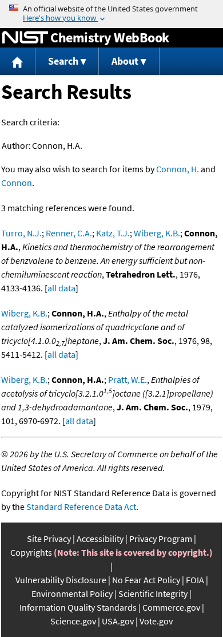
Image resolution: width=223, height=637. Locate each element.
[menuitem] (17, 62)
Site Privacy (49, 538)
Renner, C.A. (69, 233)
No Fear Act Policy (146, 579)
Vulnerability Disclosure (60, 579)
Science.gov (73, 621)
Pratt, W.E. (127, 379)
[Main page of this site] (17, 62)
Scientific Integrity (153, 593)
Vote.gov (156, 621)
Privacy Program (160, 538)
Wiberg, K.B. (157, 233)
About (125, 61)
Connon (16, 182)
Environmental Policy (72, 593)
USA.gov (118, 621)
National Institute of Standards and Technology (25, 37)
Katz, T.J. (113, 233)
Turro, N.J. (21, 233)
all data (61, 288)
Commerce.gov (171, 607)
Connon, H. (177, 169)
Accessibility (100, 538)
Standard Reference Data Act (81, 506)
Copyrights (31, 552)
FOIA (195, 579)
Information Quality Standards (78, 607)
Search (63, 61)
